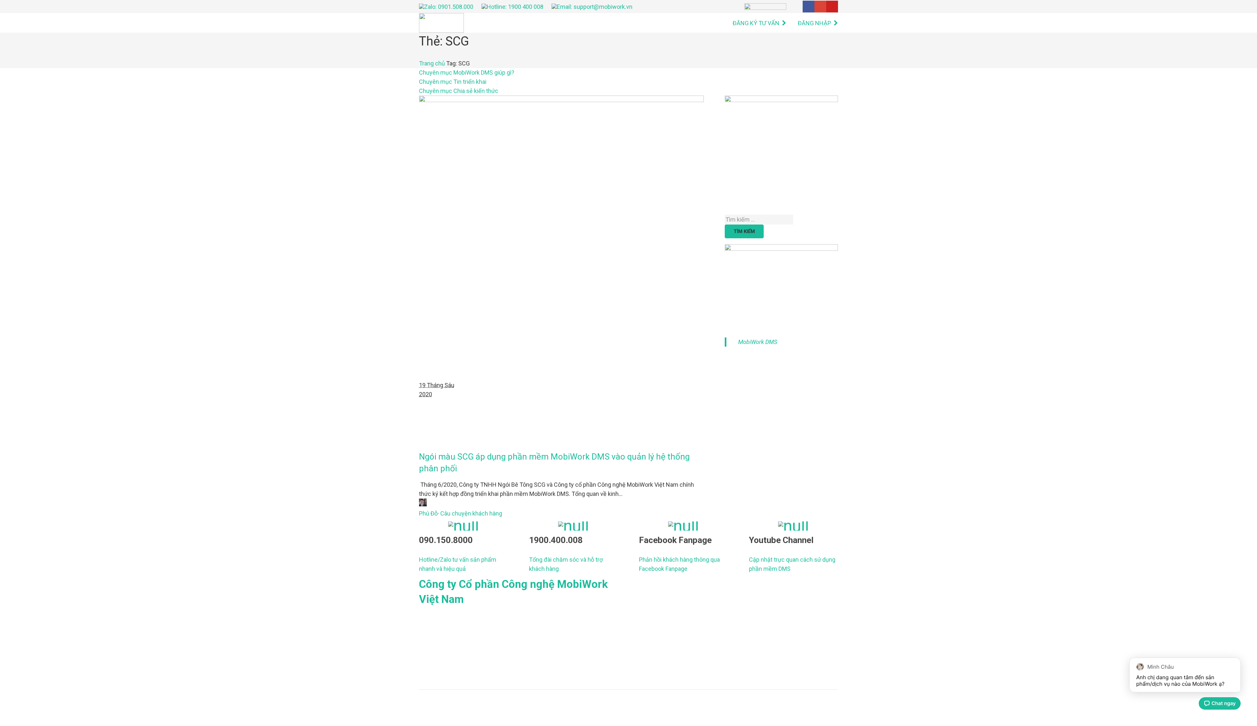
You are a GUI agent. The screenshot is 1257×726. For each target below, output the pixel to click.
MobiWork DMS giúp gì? (466, 72)
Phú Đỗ (428, 513)
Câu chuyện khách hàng (471, 513)
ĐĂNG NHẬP (814, 23)
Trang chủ (432, 63)
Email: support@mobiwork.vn (594, 6)
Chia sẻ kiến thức (458, 90)
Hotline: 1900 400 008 (515, 6)
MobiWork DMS (757, 341)
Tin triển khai (452, 81)
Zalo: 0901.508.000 (448, 6)
